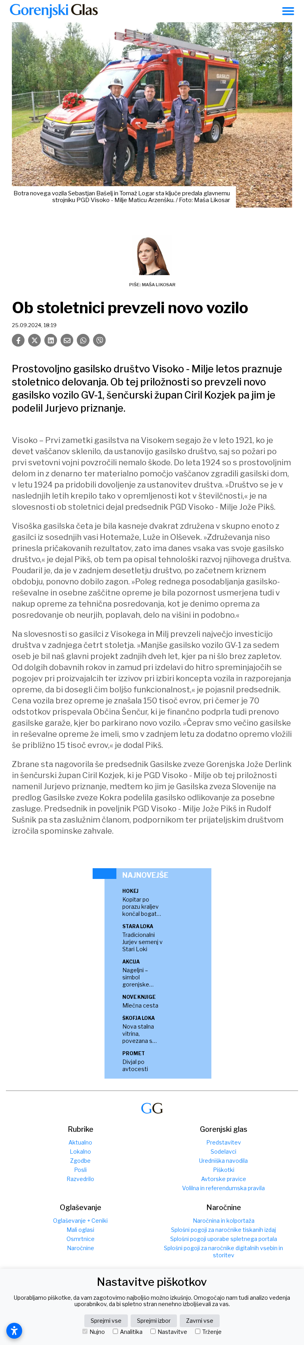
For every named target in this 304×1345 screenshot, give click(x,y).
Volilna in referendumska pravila (223, 1188)
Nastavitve (172, 1332)
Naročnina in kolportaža (224, 1220)
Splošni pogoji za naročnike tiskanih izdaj (223, 1229)
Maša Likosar (158, 284)
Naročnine (80, 1248)
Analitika (131, 1332)
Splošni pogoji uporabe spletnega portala (223, 1238)
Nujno (97, 1332)
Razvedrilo (80, 1178)
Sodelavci (223, 1151)
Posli (80, 1169)
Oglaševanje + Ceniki (80, 1220)
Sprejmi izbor (154, 1320)
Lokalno (80, 1151)
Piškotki (223, 1169)
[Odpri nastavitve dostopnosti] (14, 1331)
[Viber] (99, 340)
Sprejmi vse (106, 1320)
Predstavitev (223, 1142)
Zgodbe (80, 1160)
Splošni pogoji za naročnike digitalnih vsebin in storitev (223, 1251)
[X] (34, 340)
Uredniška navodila (223, 1160)
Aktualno (80, 1142)
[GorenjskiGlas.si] (54, 11)
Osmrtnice (80, 1238)
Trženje (212, 1332)
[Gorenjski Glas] (152, 1108)
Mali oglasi (80, 1229)
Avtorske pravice (223, 1178)
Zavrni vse (199, 1320)
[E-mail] (67, 340)
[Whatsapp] (83, 340)
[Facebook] (18, 340)
